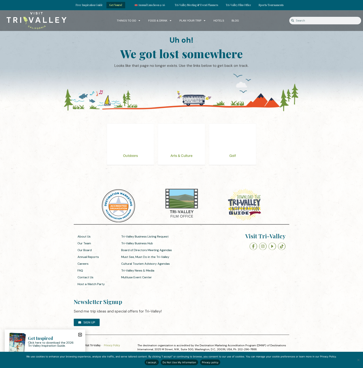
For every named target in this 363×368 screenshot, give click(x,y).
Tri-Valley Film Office (238, 5)
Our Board (85, 250)
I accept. (152, 362)
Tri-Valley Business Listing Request (145, 236)
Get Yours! (115, 5)
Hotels (218, 20)
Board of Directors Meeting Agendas (146, 250)
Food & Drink (157, 20)
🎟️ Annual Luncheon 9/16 (149, 5)
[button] (80, 334)
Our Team (84, 243)
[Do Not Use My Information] (358, 360)
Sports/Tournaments (271, 5)
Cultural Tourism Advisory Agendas (145, 264)
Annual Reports (88, 257)
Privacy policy (210, 362)
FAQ (80, 270)
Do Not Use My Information (179, 362)
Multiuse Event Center (136, 277)
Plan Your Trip (190, 20)
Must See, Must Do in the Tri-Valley (145, 257)
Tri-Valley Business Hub (137, 243)
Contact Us (85, 277)
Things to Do (126, 20)
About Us (84, 236)
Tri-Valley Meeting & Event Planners (196, 5)
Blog (235, 20)
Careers (83, 264)
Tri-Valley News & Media (137, 270)
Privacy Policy (112, 345)
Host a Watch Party (91, 284)
